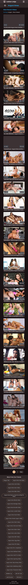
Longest (10, 12)
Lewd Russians (9, 577)
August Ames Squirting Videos (14, 558)
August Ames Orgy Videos (14, 540)
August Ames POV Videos (14, 544)
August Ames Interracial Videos (14, 525)
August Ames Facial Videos (14, 514)
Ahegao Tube (7, 480)
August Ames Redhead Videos (14, 551)
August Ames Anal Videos (19, 480)
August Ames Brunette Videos (14, 507)
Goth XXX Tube (18, 573)
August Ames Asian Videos (14, 487)
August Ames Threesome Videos (14, 569)
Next (21, 472)
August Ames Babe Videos (14, 491)
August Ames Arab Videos (14, 484)
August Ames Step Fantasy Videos (14, 562)
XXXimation (19, 577)
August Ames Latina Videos (14, 533)
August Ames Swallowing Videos (14, 566)
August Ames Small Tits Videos (14, 555)
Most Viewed (16, 12)
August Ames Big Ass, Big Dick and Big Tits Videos (14, 495)
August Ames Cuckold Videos (14, 511)
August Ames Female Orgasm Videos (14, 518)
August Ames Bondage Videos (14, 503)
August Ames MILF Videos (14, 536)
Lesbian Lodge (11, 2)
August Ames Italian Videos (14, 529)
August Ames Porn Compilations (14, 547)
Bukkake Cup (9, 573)
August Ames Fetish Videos (14, 522)
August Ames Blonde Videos (14, 500)
